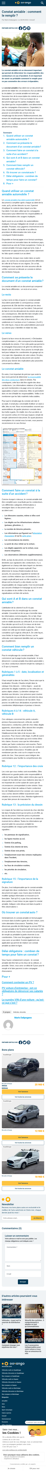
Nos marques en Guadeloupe (10, 1376)
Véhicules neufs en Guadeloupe (11, 1370)
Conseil (32, 20)
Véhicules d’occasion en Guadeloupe (13, 1373)
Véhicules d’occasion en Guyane (11, 1382)
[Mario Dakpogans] (8, 1025)
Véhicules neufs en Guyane (10, 1379)
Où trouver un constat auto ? (21, 172)
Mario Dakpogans (23, 1017)
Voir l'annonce (23, 1092)
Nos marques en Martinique (10, 1394)
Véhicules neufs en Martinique (11, 1388)
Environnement (6, 1419)
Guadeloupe (7, 1055)
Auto (3, 1404)
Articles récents (19, 1012)
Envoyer (23, 1282)
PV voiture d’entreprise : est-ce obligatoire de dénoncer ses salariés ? (22, 991)
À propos (6, 1012)
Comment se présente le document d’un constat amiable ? (23, 145)
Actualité (4, 1401)
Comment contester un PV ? (18, 982)
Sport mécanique (7, 1410)
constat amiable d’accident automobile (19, 200)
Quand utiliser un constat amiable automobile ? (19, 137)
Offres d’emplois (7, 1425)
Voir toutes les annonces (23, 1097)
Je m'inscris (37, 1218)
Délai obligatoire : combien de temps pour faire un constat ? (22, 178)
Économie (5, 1422)
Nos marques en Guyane (9, 1385)
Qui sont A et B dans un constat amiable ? (23, 159)
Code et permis (6, 1413)
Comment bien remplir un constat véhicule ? (19, 167)
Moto (3, 1407)
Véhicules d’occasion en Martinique (12, 1391)
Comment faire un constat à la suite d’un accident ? (22, 152)
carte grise (26, 536)
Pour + (9, 183)
